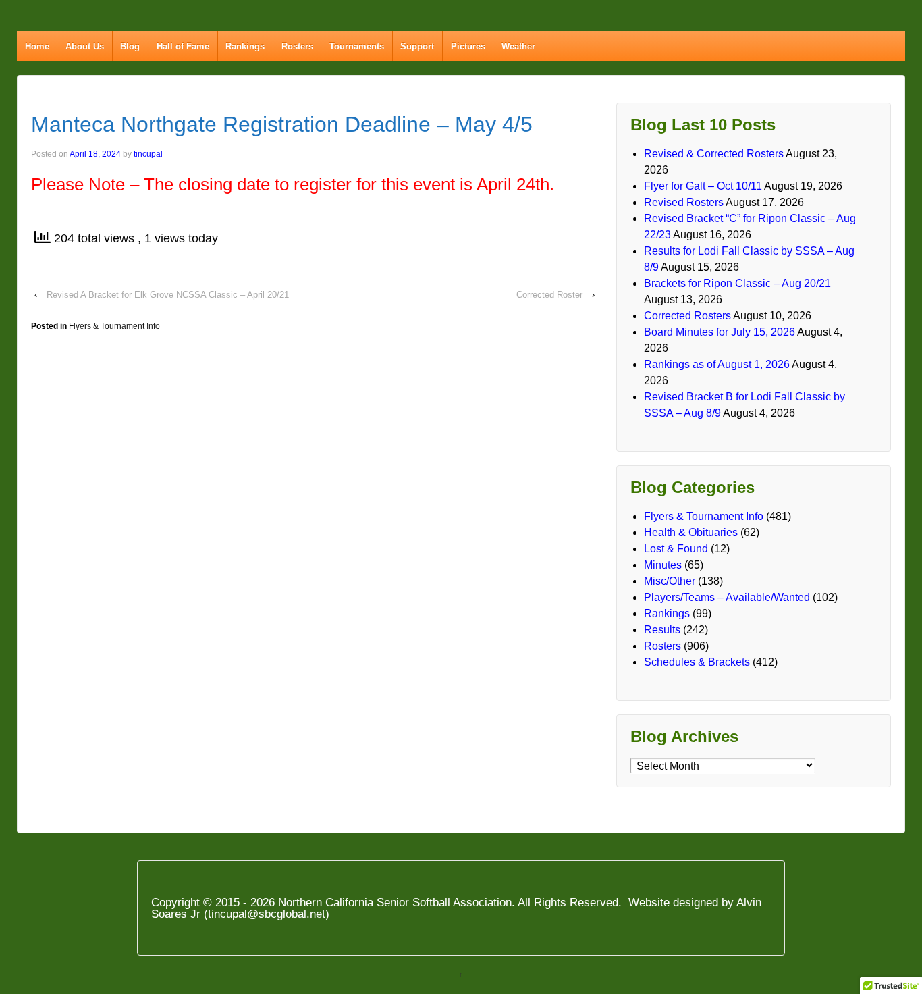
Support (417, 46)
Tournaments (356, 46)
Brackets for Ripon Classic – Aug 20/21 (737, 283)
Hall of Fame (183, 46)
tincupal (148, 154)
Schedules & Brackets (697, 662)
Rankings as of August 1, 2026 (717, 364)
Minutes (663, 565)
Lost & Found (676, 548)
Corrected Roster (549, 295)
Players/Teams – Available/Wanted (727, 597)
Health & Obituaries (691, 532)
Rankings (245, 46)
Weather (518, 46)
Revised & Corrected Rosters (714, 153)
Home (37, 46)
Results (662, 629)
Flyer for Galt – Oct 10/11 (703, 186)
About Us (84, 46)
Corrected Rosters (687, 315)
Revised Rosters (684, 202)
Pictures (468, 46)
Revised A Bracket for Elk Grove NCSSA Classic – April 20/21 (168, 295)
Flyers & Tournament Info (114, 326)
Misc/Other (669, 581)
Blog (130, 46)
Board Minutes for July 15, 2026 (719, 332)
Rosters (297, 46)
